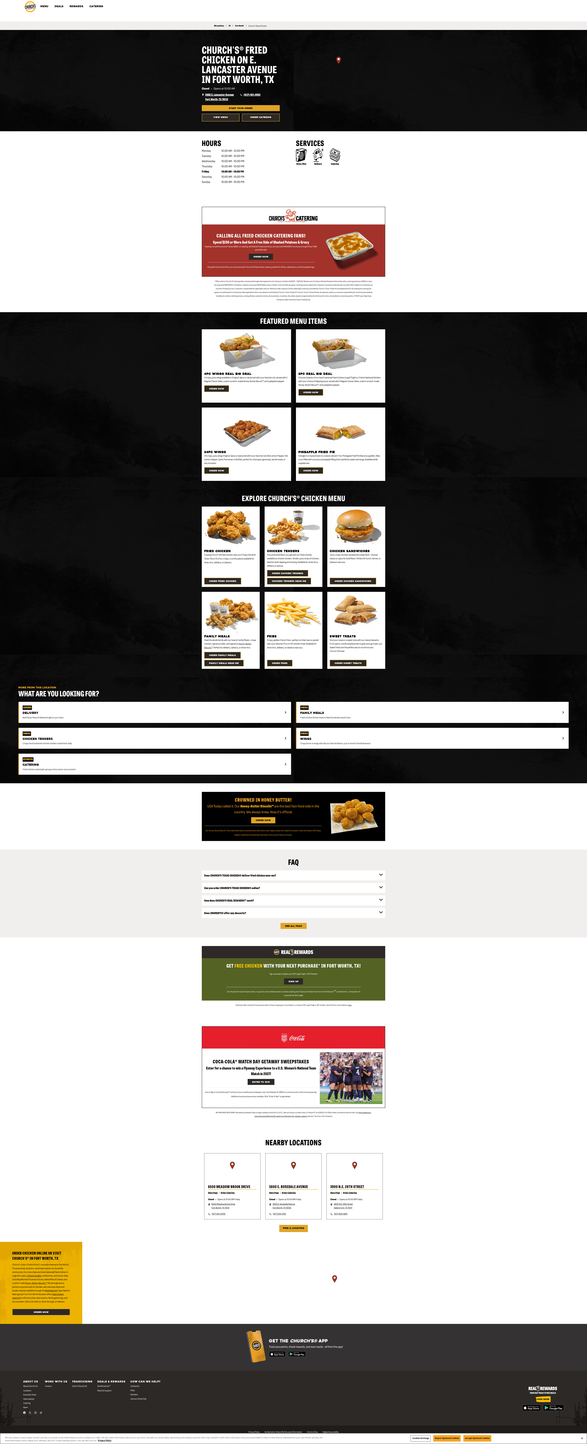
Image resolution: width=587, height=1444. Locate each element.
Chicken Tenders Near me (289, 581)
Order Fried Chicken (222, 581)
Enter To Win (261, 1082)
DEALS (59, 6)
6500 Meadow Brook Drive (229, 1186)
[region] (338, 64)
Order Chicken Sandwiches (353, 581)
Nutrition (134, 1394)
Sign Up (293, 982)
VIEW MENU (220, 117)
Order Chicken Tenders (287, 573)
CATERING (96, 6)
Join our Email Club (138, 1398)
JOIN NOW (543, 1399)
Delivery (318, 163)
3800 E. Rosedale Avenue (288, 1186)
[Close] (582, 1438)
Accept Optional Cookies (477, 1438)
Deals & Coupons (104, 1390)
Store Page (213, 1192)
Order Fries (280, 663)
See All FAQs (293, 926)
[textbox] (261, 267)
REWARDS (76, 6)
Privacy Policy (254, 1431)
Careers (48, 1386)
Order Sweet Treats (348, 663)
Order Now (260, 257)
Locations (27, 1390)
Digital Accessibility (331, 1431)
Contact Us (134, 1386)
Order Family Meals (222, 655)
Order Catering (260, 117)
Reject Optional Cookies (447, 1438)
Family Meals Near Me (224, 663)
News (25, 1407)
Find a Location (293, 1228)
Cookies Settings (420, 1438)
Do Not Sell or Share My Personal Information (283, 1431)
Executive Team (29, 1394)
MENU (44, 6)
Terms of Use (312, 1431)
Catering (335, 163)
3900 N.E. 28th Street (347, 1186)
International (28, 1398)
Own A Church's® (79, 1386)
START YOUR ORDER (241, 108)
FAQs (132, 1390)
